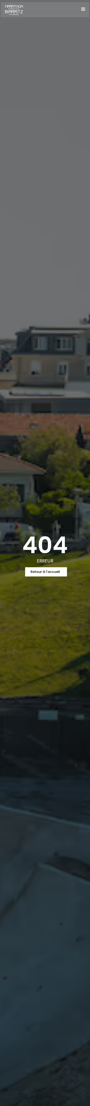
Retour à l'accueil (45, 571)
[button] (83, 9)
